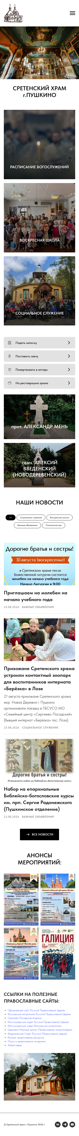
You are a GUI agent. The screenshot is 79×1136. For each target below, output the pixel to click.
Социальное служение (31, 517)
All (10, 517)
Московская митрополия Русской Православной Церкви (39, 1014)
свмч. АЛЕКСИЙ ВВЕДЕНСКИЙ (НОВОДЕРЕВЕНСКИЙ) (39, 468)
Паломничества (54, 525)
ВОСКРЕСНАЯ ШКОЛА (40, 240)
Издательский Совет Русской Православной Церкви (37, 1033)
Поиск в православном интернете (27, 1041)
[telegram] (65, 1124)
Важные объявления (27, 525)
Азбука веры (15, 1045)
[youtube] (72, 1124)
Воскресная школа (59, 517)
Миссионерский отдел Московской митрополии (35, 1025)
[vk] (58, 1124)
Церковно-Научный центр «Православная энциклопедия (39, 1029)
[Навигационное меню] (72, 13)
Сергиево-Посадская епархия (24, 1017)
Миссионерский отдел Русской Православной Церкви (38, 1021)
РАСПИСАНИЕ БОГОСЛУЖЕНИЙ (39, 167)
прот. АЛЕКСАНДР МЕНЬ (39, 426)
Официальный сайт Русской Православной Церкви (36, 1010)
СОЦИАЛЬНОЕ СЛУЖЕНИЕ (39, 313)
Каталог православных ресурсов (26, 1037)
